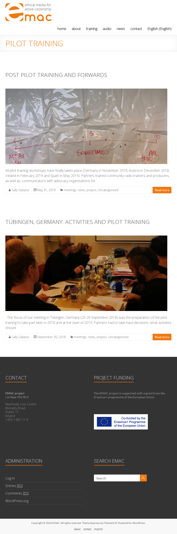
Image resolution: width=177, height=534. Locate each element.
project (91, 190)
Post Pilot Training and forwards (56, 75)
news (121, 28)
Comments (17, 493)
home (61, 28)
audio (107, 28)
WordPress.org (16, 500)
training (91, 28)
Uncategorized (108, 190)
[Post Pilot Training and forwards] (86, 91)
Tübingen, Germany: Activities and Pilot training (77, 222)
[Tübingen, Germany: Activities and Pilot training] (86, 238)
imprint (98, 529)
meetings (70, 190)
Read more (162, 190)
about (76, 28)
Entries (14, 485)
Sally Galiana (20, 190)
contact (136, 28)
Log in (10, 478)
